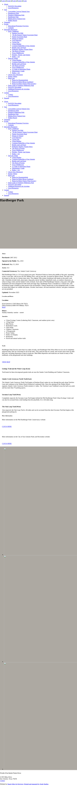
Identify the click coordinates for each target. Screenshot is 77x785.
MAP (4, 307)
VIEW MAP (6, 362)
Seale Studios (44, 784)
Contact (2, 780)
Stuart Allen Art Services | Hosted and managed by (23, 784)
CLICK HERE (7, 426)
